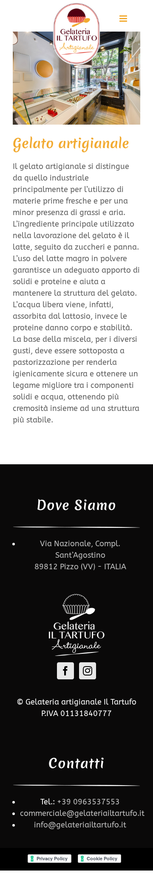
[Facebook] (65, 670)
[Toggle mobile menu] (123, 18)
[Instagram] (87, 670)
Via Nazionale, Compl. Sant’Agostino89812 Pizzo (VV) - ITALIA (80, 555)
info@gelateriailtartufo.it (80, 825)
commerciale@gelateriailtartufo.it (82, 813)
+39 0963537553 (88, 802)
